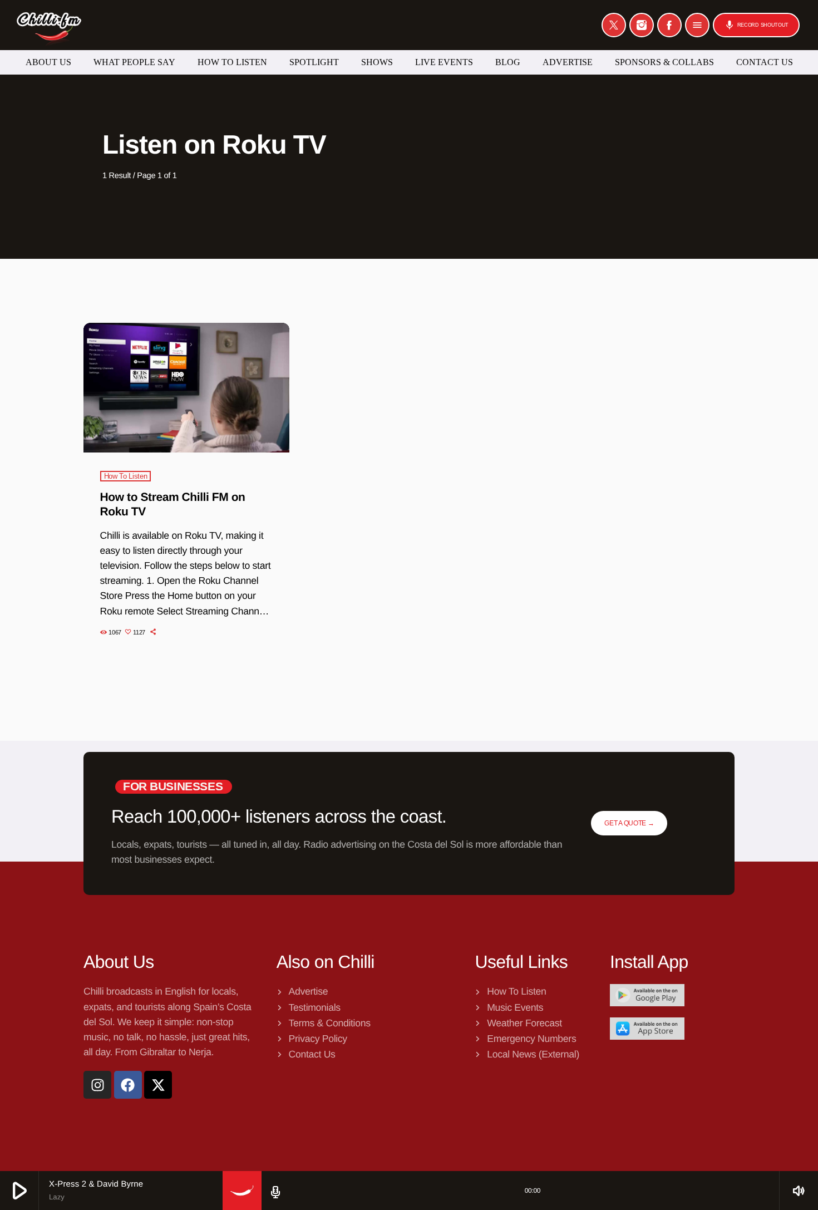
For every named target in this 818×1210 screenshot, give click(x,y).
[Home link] (49, 25)
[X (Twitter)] (614, 25)
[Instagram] (641, 25)
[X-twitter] (158, 1085)
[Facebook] (669, 25)
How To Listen (125, 476)
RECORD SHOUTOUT (756, 25)
